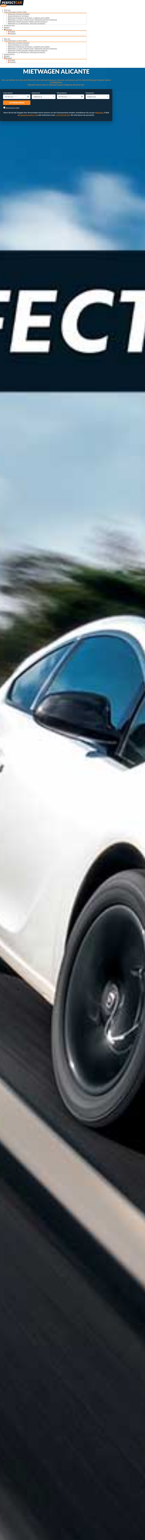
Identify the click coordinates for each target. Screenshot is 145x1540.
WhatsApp (99, 113)
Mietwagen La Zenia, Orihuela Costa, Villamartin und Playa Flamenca (32, 20)
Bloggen (7, 27)
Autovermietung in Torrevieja (18, 16)
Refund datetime (62, 93)
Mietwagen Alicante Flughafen (19, 14)
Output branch (36, 93)
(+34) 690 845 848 (63, 115)
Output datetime (8, 93)
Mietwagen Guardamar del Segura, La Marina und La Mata (29, 18)
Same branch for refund (12, 108)
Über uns (7, 10)
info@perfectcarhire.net (27, 115)
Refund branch (90, 93)
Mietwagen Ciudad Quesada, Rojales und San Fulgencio (27, 22)
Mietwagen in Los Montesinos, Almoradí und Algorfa (26, 23)
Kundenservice (9, 25)
